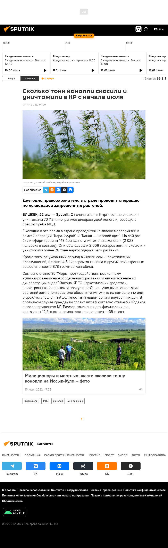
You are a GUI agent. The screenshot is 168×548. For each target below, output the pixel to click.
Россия (94, 455)
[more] (141, 389)
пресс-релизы (112, 490)
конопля (58, 400)
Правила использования (33, 490)
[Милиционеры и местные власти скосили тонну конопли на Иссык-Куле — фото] (84, 344)
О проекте (9, 490)
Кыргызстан (31, 400)
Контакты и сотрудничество (69, 490)
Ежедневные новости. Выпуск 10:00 (25, 62)
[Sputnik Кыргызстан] (20, 32)
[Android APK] (14, 512)
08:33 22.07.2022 (34, 105)
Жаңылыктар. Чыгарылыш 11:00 (74, 60)
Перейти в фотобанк (68, 182)
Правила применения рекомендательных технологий (126, 495)
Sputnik (29, 182)
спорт (109, 455)
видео (123, 455)
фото (136, 455)
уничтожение (75, 400)
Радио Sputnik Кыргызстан (64, 455)
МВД (45, 400)
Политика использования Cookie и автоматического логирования (45, 495)
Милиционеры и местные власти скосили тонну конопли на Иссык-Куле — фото (75, 378)
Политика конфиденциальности (144, 490)
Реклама (95, 490)
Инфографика (155, 455)
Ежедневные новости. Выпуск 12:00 (121, 62)
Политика (32, 455)
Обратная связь (12, 501)
